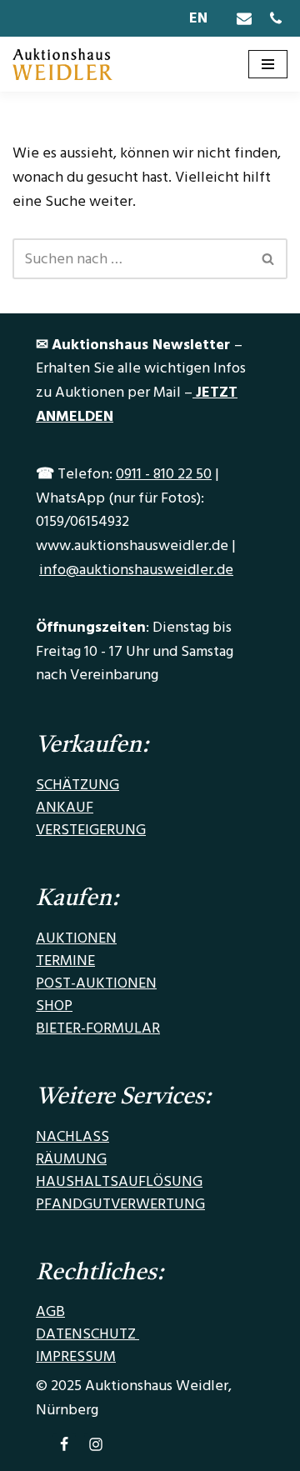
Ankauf (64, 807)
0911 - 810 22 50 (164, 473)
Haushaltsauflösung (119, 1181)
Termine (65, 960)
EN (198, 18)
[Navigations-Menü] (268, 64)
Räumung (71, 1158)
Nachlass (72, 1136)
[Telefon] (276, 18)
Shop (54, 1005)
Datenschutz (87, 1333)
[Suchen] (269, 258)
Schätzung (77, 784)
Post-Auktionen (96, 983)
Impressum (76, 1356)
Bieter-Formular (98, 1028)
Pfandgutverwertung (120, 1203)
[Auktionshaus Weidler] (62, 64)
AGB (50, 1311)
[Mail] (244, 18)
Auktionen (76, 938)
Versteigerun (86, 829)
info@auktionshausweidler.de (136, 569)
